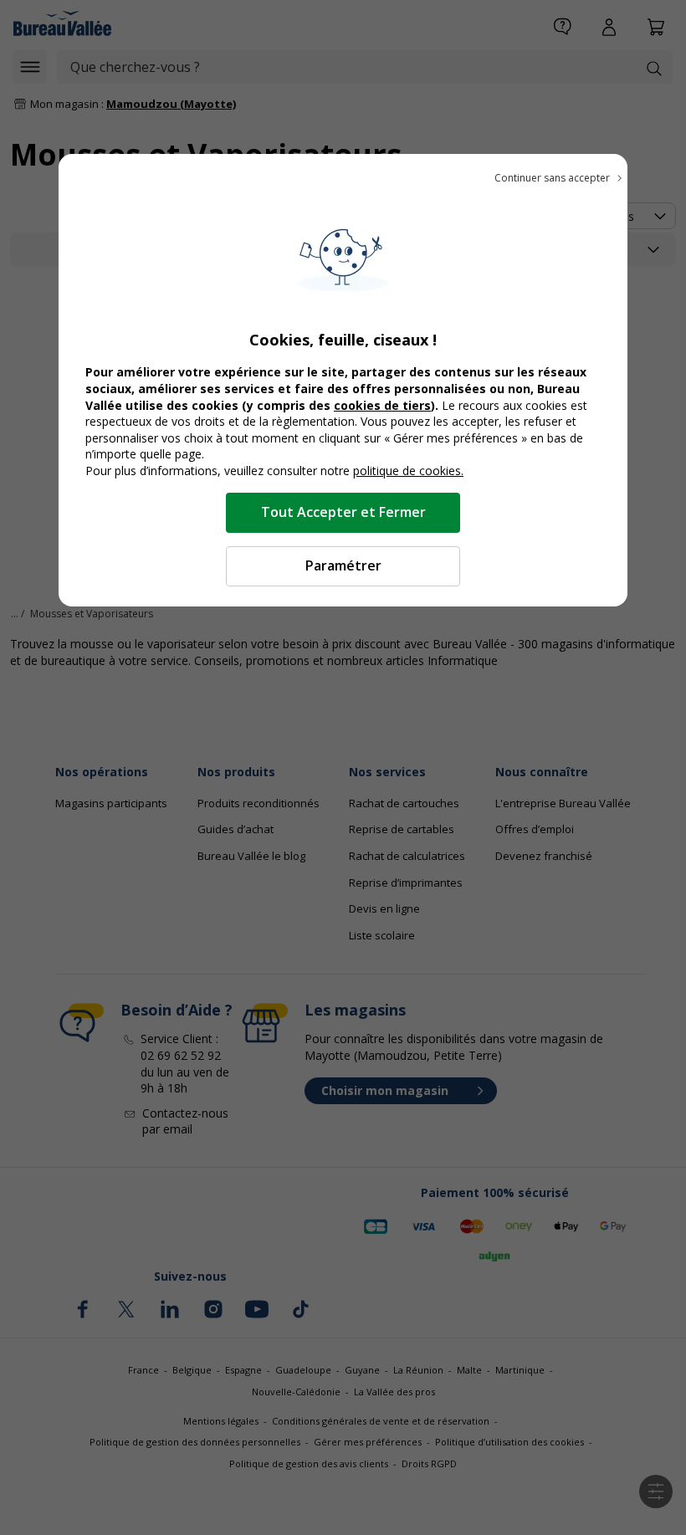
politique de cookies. (408, 470)
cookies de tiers (382, 405)
